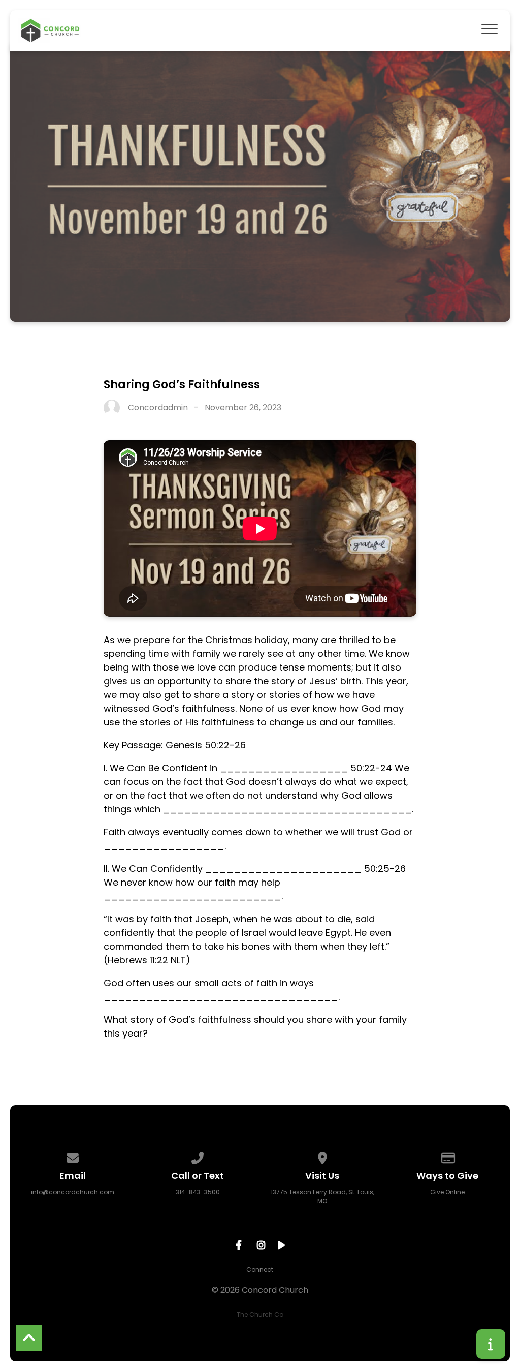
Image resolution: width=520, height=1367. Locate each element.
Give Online (447, 1192)
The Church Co (260, 1314)
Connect (259, 1269)
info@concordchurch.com (72, 1192)
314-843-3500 (198, 1192)
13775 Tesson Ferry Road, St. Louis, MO (322, 1196)
